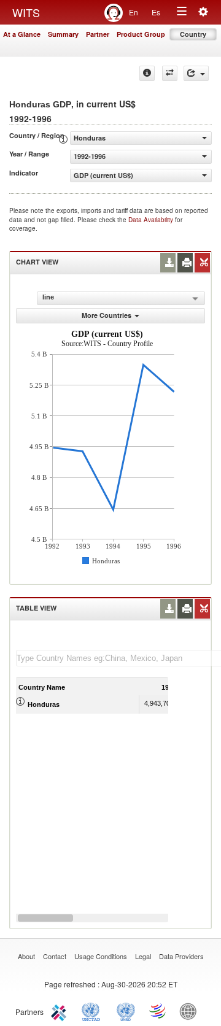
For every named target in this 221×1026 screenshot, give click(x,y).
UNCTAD (93, 1010)
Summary (63, 34)
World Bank (191, 1010)
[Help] (147, 73)
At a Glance (22, 34)
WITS (26, 12)
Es (156, 12)
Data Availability (151, 219)
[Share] (196, 73)
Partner (97, 34)
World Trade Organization (158, 1010)
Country (193, 34)
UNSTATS (126, 1010)
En (133, 12)
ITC (60, 1010)
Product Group (141, 34)
